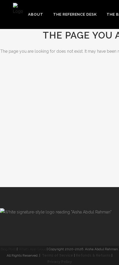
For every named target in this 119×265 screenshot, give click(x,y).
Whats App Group (32, 249)
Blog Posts (9, 249)
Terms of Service (57, 255)
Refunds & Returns (93, 255)
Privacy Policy (59, 262)
